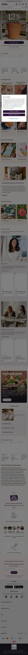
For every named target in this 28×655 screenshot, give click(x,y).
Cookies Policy (14, 105)
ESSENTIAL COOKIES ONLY (14, 114)
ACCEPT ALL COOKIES (14, 111)
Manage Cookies (14, 118)
